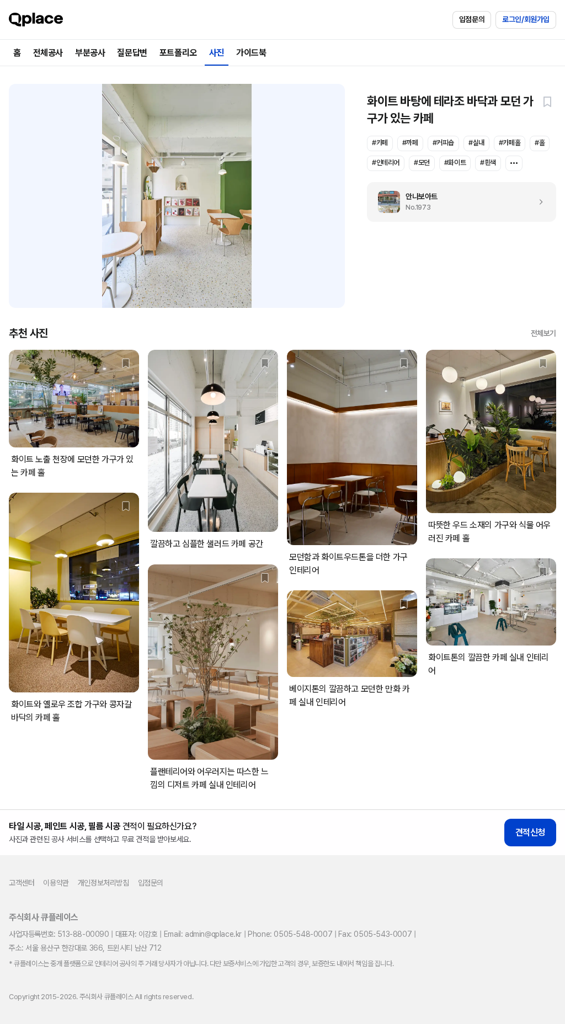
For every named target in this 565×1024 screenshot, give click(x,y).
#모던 (422, 162)
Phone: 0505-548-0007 (290, 934)
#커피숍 (443, 142)
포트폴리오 (178, 52)
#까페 (410, 142)
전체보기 (543, 333)
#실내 (476, 142)
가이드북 (251, 52)
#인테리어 (385, 162)
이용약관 (55, 882)
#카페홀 (509, 142)
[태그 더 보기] (514, 163)
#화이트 (455, 162)
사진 (216, 52)
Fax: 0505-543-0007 (375, 934)
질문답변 (132, 52)
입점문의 (471, 19)
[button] (547, 101)
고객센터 (21, 882)
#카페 (380, 142)
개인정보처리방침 (103, 882)
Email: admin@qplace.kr (203, 934)
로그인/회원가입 (526, 19)
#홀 (540, 142)
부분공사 (90, 52)
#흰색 (488, 162)
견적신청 (530, 832)
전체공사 (48, 52)
